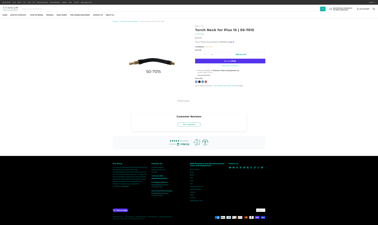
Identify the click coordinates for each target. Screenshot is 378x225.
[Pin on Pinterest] (206, 82)
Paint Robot (62, 15)
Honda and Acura (42, 2)
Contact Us (98, 15)
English (371, 2)
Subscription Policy (165, 216)
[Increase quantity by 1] (212, 54)
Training (50, 15)
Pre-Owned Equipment (80, 15)
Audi (14, 2)
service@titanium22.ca (159, 184)
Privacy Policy (129, 216)
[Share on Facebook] (196, 82)
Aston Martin (6, 2)
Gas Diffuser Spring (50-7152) (224, 86)
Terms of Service (118, 216)
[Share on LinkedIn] (202, 82)
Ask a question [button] (189, 124)
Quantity (198, 50)
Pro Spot (200, 34)
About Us (110, 15)
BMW (19, 2)
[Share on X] (199, 82)
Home (4, 15)
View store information (204, 75)
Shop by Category (18, 15)
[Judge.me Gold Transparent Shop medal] (197, 142)
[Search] (322, 9)
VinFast (76, 2)
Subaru (64, 2)
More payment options (230, 66)
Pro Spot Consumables (129, 21)
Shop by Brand (36, 15)
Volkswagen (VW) (86, 2)
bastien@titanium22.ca (160, 193)
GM (34, 2)
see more (125, 186)
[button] (363, 9)
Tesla (70, 2)
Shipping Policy (141, 216)
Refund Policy (152, 216)
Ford (29, 2)
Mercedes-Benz (55, 2)
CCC (24, 2)
